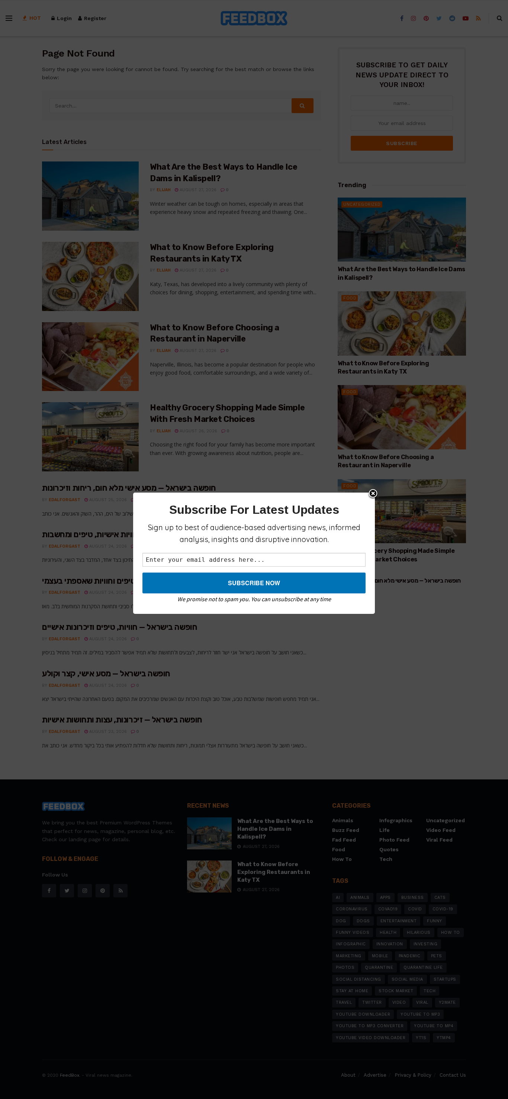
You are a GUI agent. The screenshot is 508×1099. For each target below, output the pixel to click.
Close (373, 494)
